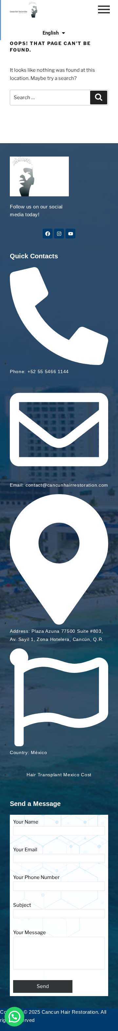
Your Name (25, 822)
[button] (14, 1016)
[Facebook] (47, 233)
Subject (22, 905)
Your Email (25, 850)
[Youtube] (70, 233)
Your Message (29, 932)
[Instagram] (59, 233)
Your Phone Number (36, 877)
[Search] (98, 97)
